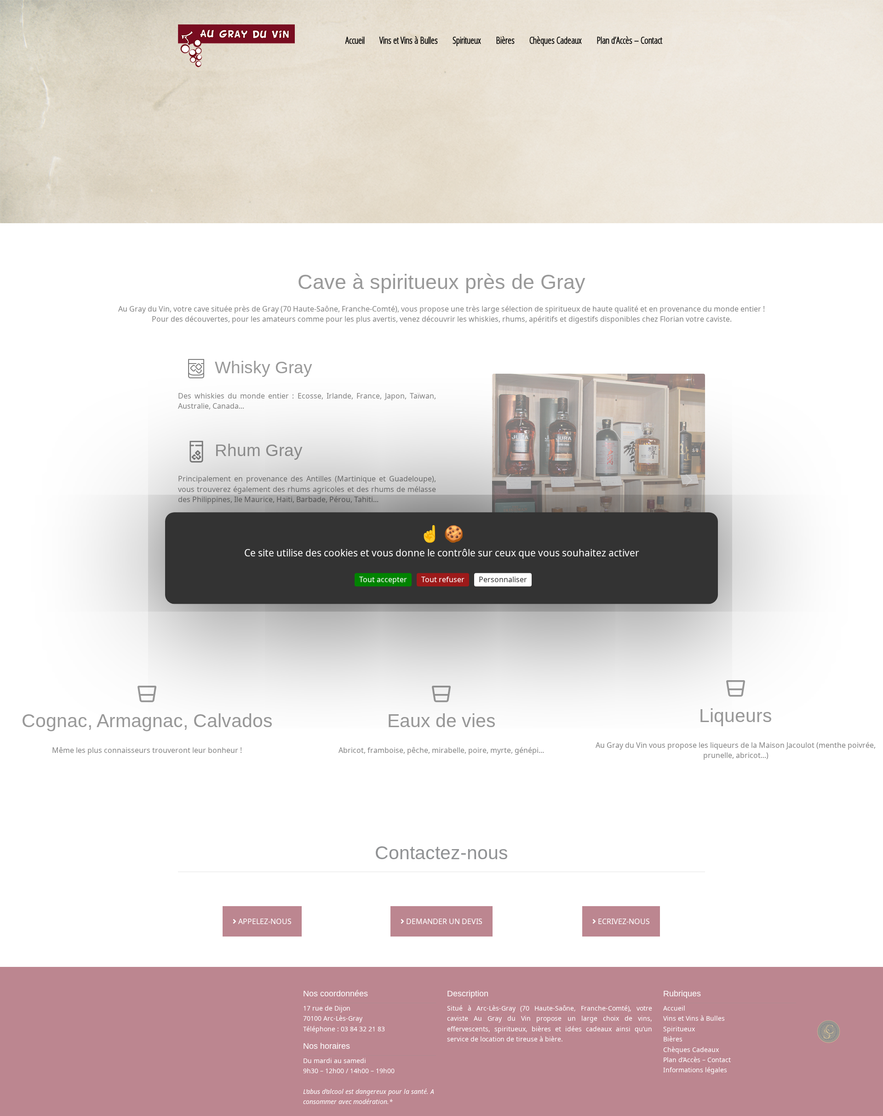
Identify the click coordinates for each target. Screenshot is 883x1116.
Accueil (355, 40)
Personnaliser (503, 579)
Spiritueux (467, 40)
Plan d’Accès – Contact (629, 40)
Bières (505, 40)
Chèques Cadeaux (555, 40)
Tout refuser (442, 579)
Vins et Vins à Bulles (408, 40)
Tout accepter (383, 579)
